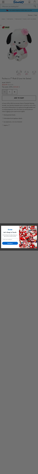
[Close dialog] (36, 227)
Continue (10, 243)
